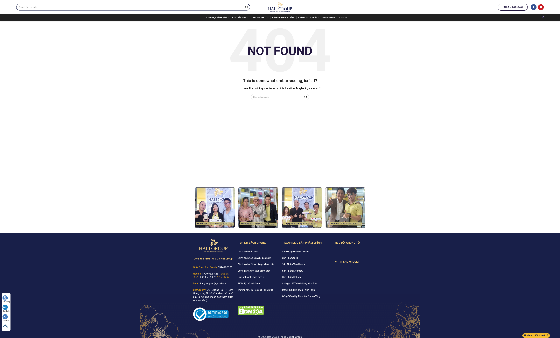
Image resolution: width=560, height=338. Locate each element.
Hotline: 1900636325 (512, 7)
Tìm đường (6, 302)
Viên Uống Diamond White (295, 251)
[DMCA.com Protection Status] (251, 310)
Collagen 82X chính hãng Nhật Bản (299, 283)
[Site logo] (280, 6)
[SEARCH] (246, 7)
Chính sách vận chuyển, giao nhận (254, 258)
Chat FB (6, 320)
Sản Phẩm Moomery (292, 270)
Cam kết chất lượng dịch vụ (251, 277)
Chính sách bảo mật (248, 251)
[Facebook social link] (534, 7)
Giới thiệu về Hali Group (249, 283)
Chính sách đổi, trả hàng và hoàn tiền (256, 264)
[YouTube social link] (541, 7)
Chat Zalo (6, 311)
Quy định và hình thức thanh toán (254, 270)
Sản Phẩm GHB (290, 258)
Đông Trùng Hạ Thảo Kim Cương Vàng (301, 296)
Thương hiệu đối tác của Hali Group (255, 290)
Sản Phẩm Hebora (291, 277)
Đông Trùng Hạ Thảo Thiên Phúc (298, 290)
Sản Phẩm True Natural (293, 264)
